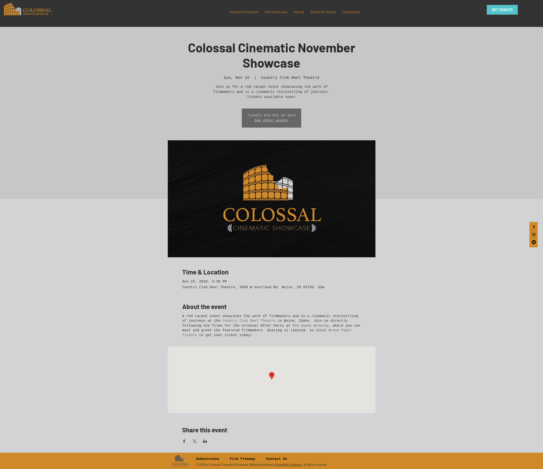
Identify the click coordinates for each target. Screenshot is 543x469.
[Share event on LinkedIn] (205, 441)
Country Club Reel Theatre (249, 321)
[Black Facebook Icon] (534, 227)
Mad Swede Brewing (310, 326)
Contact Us (276, 459)
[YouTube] (534, 242)
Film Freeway (242, 459)
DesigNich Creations (289, 464)
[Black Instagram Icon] (534, 234)
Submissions (207, 459)
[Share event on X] (195, 441)
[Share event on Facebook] (184, 441)
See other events (271, 120)
